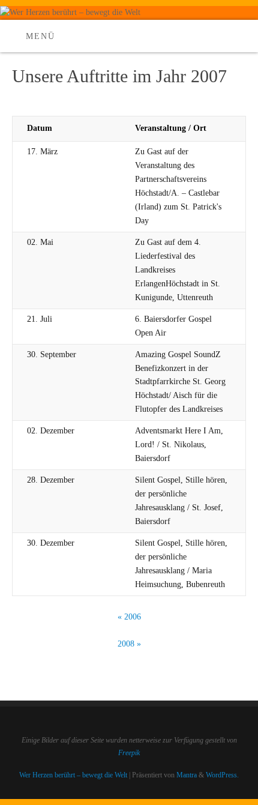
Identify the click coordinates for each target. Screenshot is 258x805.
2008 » (129, 643)
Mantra (186, 775)
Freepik (129, 753)
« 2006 (129, 616)
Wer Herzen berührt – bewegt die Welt (73, 775)
